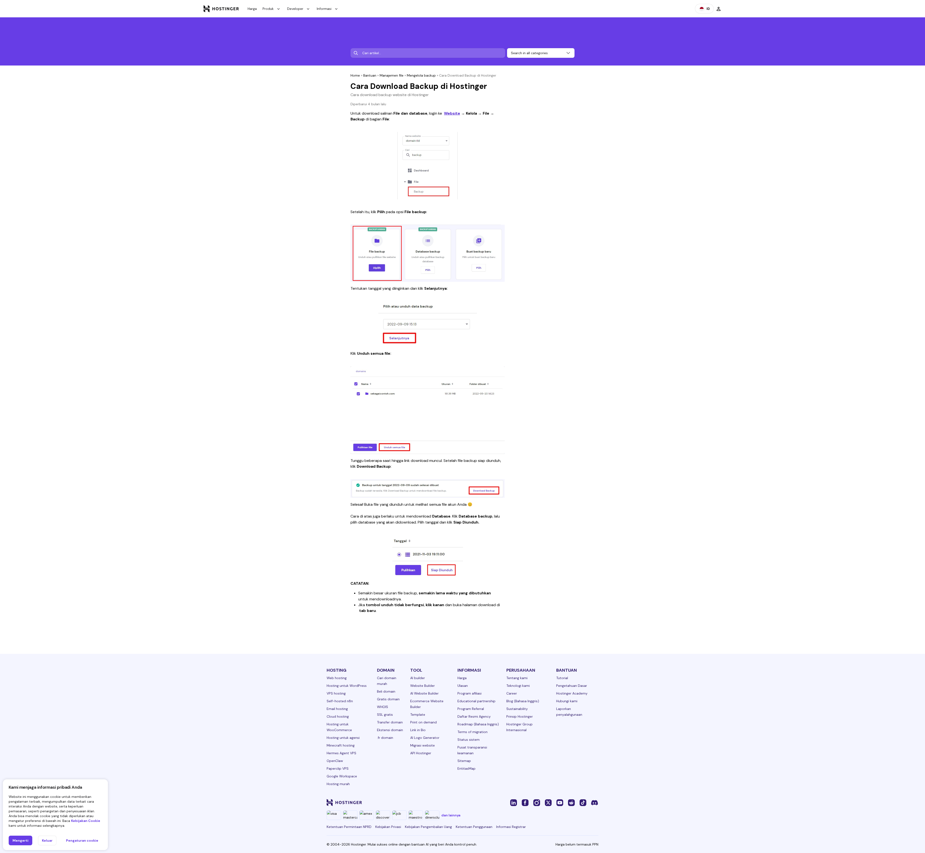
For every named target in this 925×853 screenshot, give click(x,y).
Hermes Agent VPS (341, 753)
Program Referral (470, 709)
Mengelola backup (421, 75)
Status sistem (468, 739)
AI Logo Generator (424, 737)
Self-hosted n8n (340, 701)
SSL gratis (385, 714)
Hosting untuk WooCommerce (339, 727)
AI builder (417, 678)
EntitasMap (466, 768)
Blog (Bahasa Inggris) (522, 701)
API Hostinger (420, 753)
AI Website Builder (424, 693)
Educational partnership (476, 701)
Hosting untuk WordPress (347, 685)
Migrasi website (422, 745)
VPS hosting (336, 693)
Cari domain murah (386, 681)
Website (452, 113)
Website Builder (422, 685)
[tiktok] (583, 802)
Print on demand (423, 722)
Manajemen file (391, 75)
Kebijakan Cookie (85, 821)
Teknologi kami (518, 685)
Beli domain (386, 691)
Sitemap (464, 761)
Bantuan (369, 75)
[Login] (718, 9)
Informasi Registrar (511, 827)
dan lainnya (450, 815)
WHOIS (382, 707)
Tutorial (562, 678)
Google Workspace (342, 776)
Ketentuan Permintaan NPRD (349, 827)
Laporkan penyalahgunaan (569, 712)
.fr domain (385, 737)
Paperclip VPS (338, 768)
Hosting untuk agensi (343, 737)
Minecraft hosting (341, 745)
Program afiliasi (469, 693)
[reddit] (571, 802)
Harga (252, 9)
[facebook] (525, 802)
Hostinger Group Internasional (519, 727)
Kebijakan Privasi (388, 827)
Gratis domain (388, 699)
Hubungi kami (566, 701)
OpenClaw (335, 761)
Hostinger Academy (572, 693)
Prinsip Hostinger (519, 716)
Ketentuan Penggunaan (474, 827)
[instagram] (537, 802)
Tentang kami (517, 678)
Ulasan (462, 685)
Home (355, 75)
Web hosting (337, 678)
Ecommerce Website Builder (426, 704)
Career (511, 693)
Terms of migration (472, 732)
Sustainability (517, 709)
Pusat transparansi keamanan (472, 750)
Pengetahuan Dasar (571, 685)
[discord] (594, 802)
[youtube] (560, 802)
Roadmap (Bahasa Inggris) (478, 724)
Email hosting (337, 709)
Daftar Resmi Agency (474, 716)
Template (417, 714)
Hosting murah (338, 784)
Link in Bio (418, 730)
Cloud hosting (338, 716)
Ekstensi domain (390, 730)
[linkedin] (513, 802)
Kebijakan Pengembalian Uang (428, 827)
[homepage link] (221, 8)
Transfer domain (390, 722)
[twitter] (548, 802)
